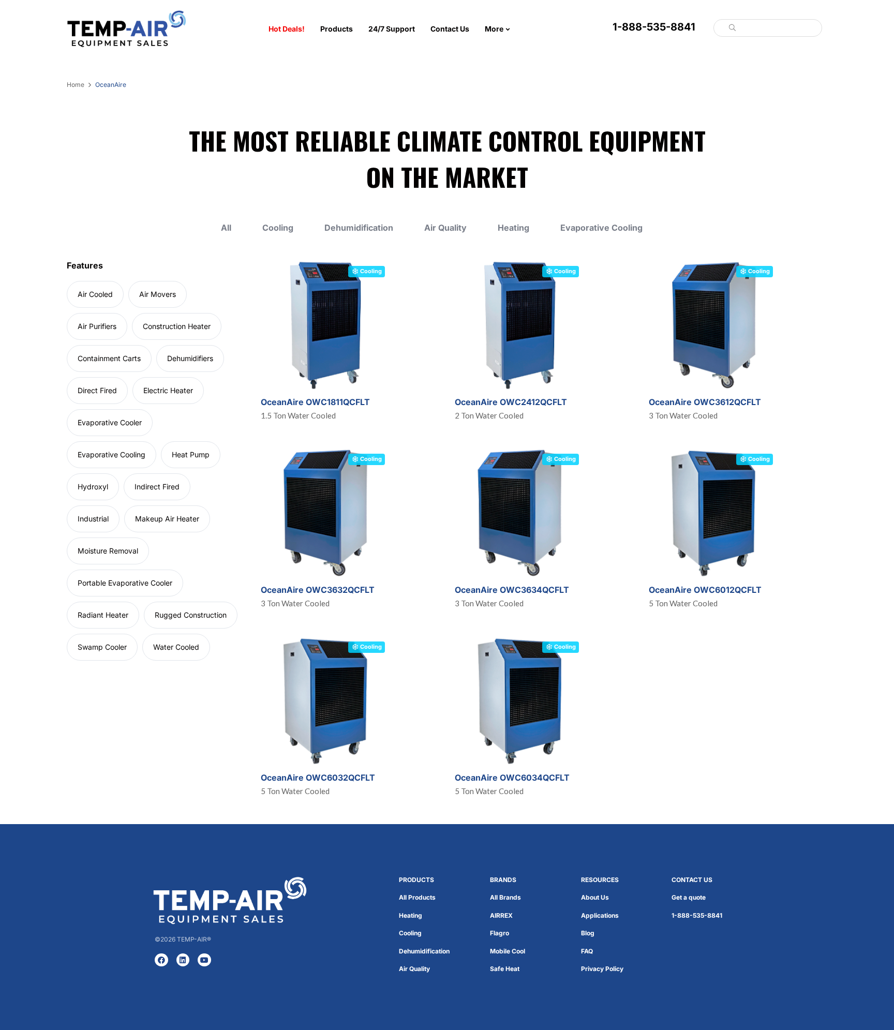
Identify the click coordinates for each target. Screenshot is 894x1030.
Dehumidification (358, 228)
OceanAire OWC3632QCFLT (318, 590)
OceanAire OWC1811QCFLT (315, 402)
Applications (600, 915)
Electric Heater (168, 390)
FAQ (587, 951)
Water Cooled (176, 647)
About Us (595, 897)
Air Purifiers (97, 326)
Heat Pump (191, 454)
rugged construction (191, 614)
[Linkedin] (183, 960)
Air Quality (445, 228)
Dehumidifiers (190, 358)
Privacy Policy (602, 969)
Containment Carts (109, 358)
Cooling (277, 228)
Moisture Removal (108, 550)
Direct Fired (97, 390)
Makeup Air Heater (167, 518)
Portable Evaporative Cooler (125, 582)
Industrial (93, 518)
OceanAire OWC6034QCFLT (512, 777)
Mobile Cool (507, 951)
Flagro (499, 933)
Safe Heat (504, 969)
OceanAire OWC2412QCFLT (511, 402)
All (226, 228)
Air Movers (157, 294)
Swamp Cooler (102, 647)
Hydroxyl (93, 486)
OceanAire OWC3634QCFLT (512, 590)
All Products (417, 897)
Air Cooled (95, 294)
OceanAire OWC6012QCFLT (705, 590)
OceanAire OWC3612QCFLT (705, 402)
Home (75, 84)
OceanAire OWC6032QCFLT (318, 777)
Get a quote (689, 897)
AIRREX (501, 915)
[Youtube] (204, 960)
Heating (513, 228)
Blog (587, 933)
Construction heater (177, 326)
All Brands (505, 897)
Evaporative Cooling (601, 228)
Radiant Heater (103, 614)
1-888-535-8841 (654, 27)
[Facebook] (161, 960)
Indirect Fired (157, 486)
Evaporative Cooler (110, 422)
